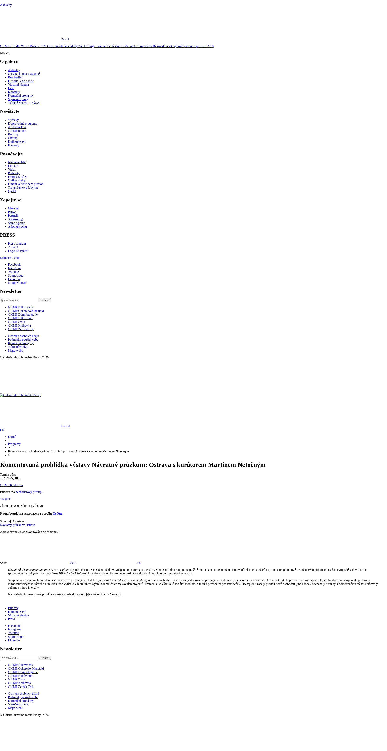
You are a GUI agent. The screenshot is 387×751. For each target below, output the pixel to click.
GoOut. (58, 513)
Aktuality (6, 5)
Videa (12, 169)
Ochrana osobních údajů (23, 336)
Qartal (12, 191)
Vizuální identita (18, 84)
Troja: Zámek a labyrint (23, 187)
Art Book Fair (17, 127)
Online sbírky (16, 180)
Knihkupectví (16, 141)
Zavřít (65, 39)
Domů (12, 436)
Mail (72, 563)
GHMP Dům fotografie (23, 314)
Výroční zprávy (18, 99)
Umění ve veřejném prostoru (26, 184)
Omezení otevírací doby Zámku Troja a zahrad (77, 46)
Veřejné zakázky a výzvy (24, 102)
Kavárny (13, 145)
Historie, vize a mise (21, 81)
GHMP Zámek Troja (21, 329)
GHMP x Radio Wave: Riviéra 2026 (23, 46)
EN (2, 430)
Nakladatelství (17, 162)
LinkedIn (14, 279)
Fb (139, 563)
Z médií (13, 247)
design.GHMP (17, 282)
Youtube (13, 272)
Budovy (13, 134)
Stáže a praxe (16, 223)
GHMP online (17, 130)
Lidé (11, 88)
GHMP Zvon (16, 321)
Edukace (13, 165)
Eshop (15, 257)
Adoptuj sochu (17, 226)
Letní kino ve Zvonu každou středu (130, 46)
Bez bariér (14, 77)
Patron (12, 212)
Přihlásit (44, 300)
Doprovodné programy (22, 123)
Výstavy (13, 120)
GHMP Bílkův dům (20, 318)
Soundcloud (15, 275)
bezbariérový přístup (29, 492)
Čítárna (12, 138)
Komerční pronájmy (21, 95)
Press (11, 619)
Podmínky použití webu (23, 339)
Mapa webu (15, 350)
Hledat (65, 426)
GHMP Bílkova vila (21, 307)
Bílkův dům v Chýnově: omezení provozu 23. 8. (183, 46)
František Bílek (17, 176)
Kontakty (14, 92)
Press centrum (17, 243)
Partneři (13, 215)
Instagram (14, 268)
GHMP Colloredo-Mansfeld (26, 311)
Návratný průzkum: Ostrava (17, 525)
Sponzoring (15, 219)
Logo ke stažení (18, 251)
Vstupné (5, 498)
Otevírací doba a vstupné (24, 73)
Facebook (14, 264)
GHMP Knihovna (19, 325)
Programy (14, 444)
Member (13, 208)
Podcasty (14, 173)
